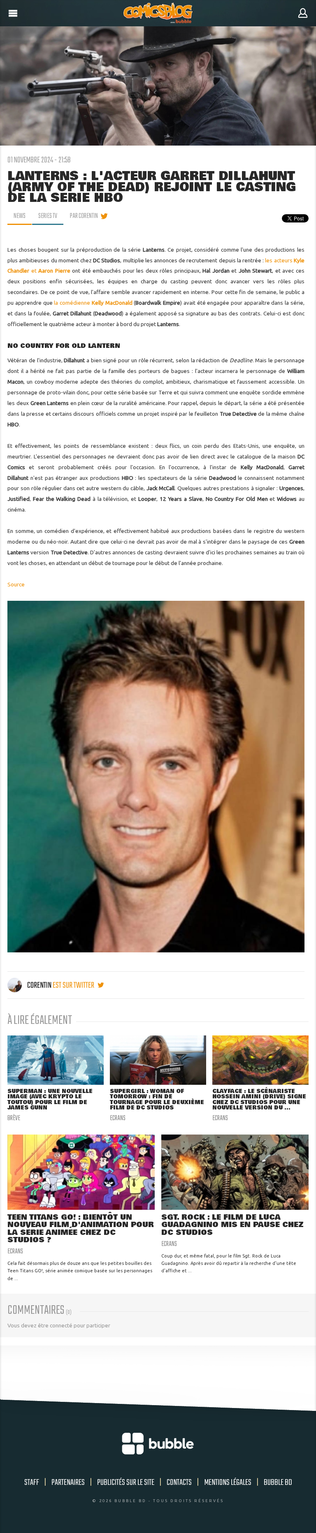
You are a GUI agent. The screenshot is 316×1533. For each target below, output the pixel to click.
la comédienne (93, 302)
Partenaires (68, 1482)
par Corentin (84, 216)
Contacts (179, 1482)
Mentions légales (227, 1482)
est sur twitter (74, 985)
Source (16, 584)
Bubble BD (278, 1482)
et (50, 270)
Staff (31, 1482)
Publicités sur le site (125, 1482)
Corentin (39, 985)
